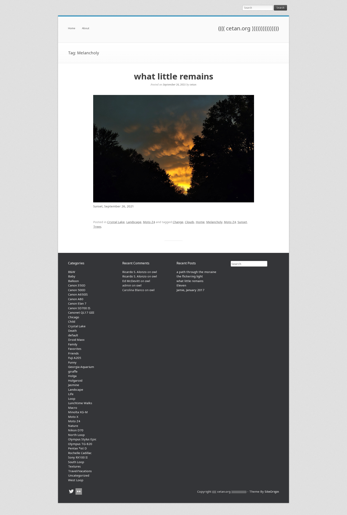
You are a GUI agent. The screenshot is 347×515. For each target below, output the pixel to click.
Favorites (74, 349)
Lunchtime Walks (80, 403)
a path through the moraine (196, 272)
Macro (72, 408)
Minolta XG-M (78, 412)
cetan (193, 84)
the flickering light (190, 276)
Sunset (242, 222)
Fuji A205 (74, 358)
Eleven (181, 285)
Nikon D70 (75, 430)
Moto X (73, 417)
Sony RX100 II (78, 457)
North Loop (76, 435)
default (73, 335)
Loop (71, 399)
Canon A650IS (78, 294)
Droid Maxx (76, 340)
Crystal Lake (116, 222)
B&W (71, 272)
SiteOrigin (272, 491)
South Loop (76, 462)
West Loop (75, 480)
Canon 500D (76, 290)
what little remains (173, 76)
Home (71, 28)
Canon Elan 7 (77, 303)
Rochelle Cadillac (80, 453)
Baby (71, 276)
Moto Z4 (149, 222)
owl (154, 272)
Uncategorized (78, 475)
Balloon (73, 281)
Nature (73, 426)
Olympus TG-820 (80, 444)
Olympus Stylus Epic (82, 439)
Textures (74, 466)
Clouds (189, 222)
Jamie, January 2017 (190, 290)
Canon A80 (75, 299)
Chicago (73, 317)
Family (72, 344)
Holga (72, 376)
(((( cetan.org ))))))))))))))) (248, 28)
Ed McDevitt (131, 281)
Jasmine (73, 385)
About (85, 28)
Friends (73, 353)
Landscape (133, 222)
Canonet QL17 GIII (81, 312)
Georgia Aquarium (81, 367)
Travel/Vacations (80, 471)
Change (178, 222)
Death (72, 331)
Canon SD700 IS (79, 308)
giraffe (73, 371)
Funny (72, 362)
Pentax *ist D (77, 448)
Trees (97, 227)
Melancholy (214, 222)
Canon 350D (76, 285)
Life (70, 394)
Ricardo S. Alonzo (134, 272)
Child (71, 321)
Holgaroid (75, 380)
